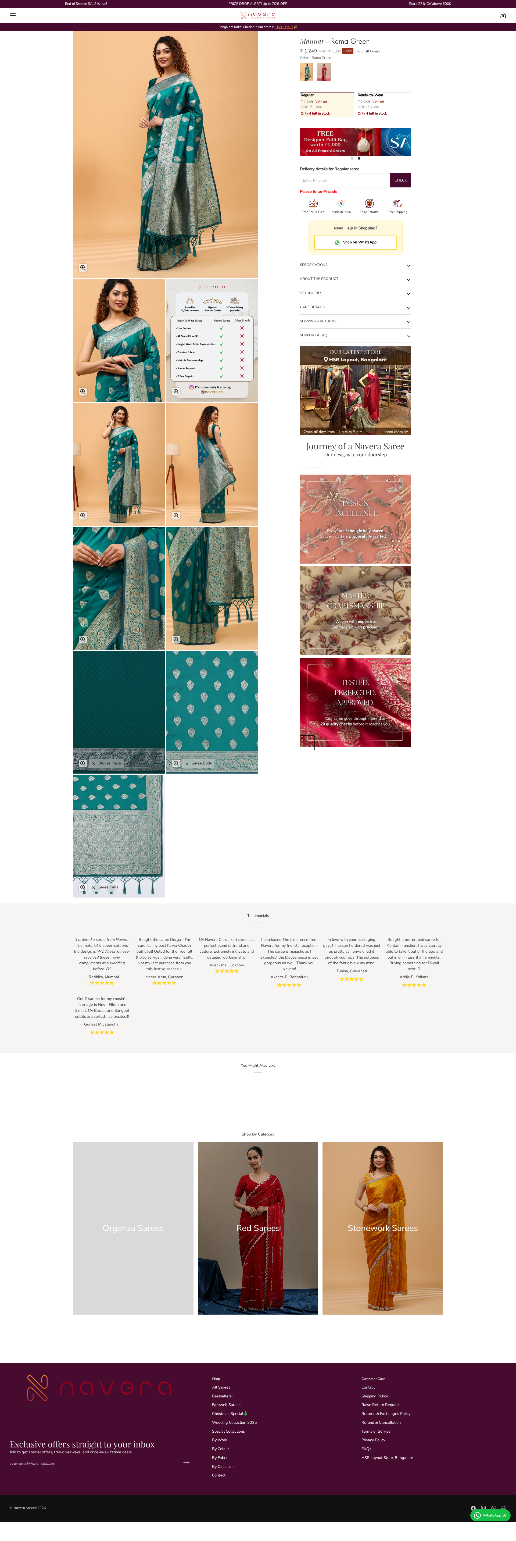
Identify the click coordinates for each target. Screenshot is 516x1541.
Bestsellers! (222, 1396)
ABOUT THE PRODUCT (319, 278)
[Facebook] (473, 1508)
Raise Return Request (380, 1404)
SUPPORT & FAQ (313, 335)
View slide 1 (352, 158)
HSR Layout (284, 27)
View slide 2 (359, 158)
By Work (219, 1440)
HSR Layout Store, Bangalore (387, 1457)
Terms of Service (375, 1431)
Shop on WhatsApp (360, 242)
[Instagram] (483, 1508)
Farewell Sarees (226, 1404)
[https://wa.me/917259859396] (493, 1508)
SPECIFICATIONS (314, 264)
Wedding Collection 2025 (234, 1422)
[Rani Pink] (324, 73)
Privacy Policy (373, 1440)
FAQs (366, 1448)
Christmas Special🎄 (230, 1413)
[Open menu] (18, 15)
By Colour (220, 1448)
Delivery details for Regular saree (329, 169)
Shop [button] (216, 1378)
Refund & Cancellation (381, 1422)
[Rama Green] (308, 73)
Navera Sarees (25, 1508)
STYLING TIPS (311, 293)
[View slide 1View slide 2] (355, 142)
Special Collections (228, 1431)
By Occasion (223, 1466)
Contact (218, 1475)
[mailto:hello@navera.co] (503, 1508)
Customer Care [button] (373, 1378)
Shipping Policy (374, 1396)
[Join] (184, 1462)
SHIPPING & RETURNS (318, 321)
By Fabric (220, 1457)
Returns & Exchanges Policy (385, 1413)
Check (401, 180)
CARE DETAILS (312, 307)
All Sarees (221, 1387)
